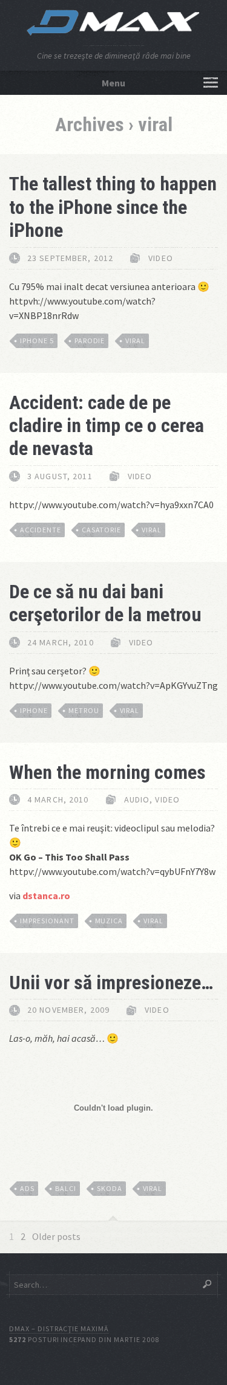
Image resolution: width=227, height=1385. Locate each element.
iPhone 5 (37, 340)
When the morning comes (107, 772)
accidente (40, 529)
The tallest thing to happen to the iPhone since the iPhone (113, 207)
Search (207, 1284)
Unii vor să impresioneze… (111, 982)
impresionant (47, 920)
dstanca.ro (46, 895)
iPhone (34, 710)
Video (160, 258)
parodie (89, 340)
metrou (83, 710)
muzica (109, 920)
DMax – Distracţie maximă (59, 1328)
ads (27, 1188)
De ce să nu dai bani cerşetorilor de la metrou (105, 603)
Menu (113, 83)
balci (65, 1188)
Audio (137, 799)
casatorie (102, 529)
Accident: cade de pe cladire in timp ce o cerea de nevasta (106, 425)
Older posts (56, 1236)
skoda (109, 1188)
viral (135, 340)
